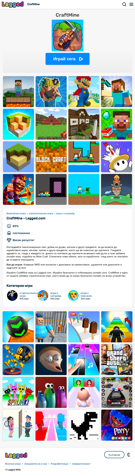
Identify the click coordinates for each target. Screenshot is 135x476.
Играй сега (64, 58)
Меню (131, 4)
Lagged (13, 4)
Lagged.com (16, 455)
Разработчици (59, 463)
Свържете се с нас (35, 463)
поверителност (81, 463)
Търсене (124, 4)
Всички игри (13, 463)
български (114, 454)
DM (128, 454)
